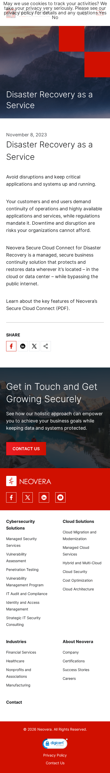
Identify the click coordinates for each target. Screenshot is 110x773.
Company (71, 652)
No (55, 17)
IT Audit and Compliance (26, 593)
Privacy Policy (55, 755)
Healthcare (15, 661)
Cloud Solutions (78, 521)
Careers (69, 678)
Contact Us (55, 763)
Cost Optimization (78, 580)
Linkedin (44, 497)
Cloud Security (75, 571)
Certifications (74, 661)
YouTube (60, 497)
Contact (14, 702)
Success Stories (76, 669)
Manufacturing (18, 685)
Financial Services (21, 652)
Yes (102, 12)
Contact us (26, 448)
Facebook (11, 497)
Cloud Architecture (78, 589)
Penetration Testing (22, 569)
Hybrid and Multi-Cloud (82, 563)
